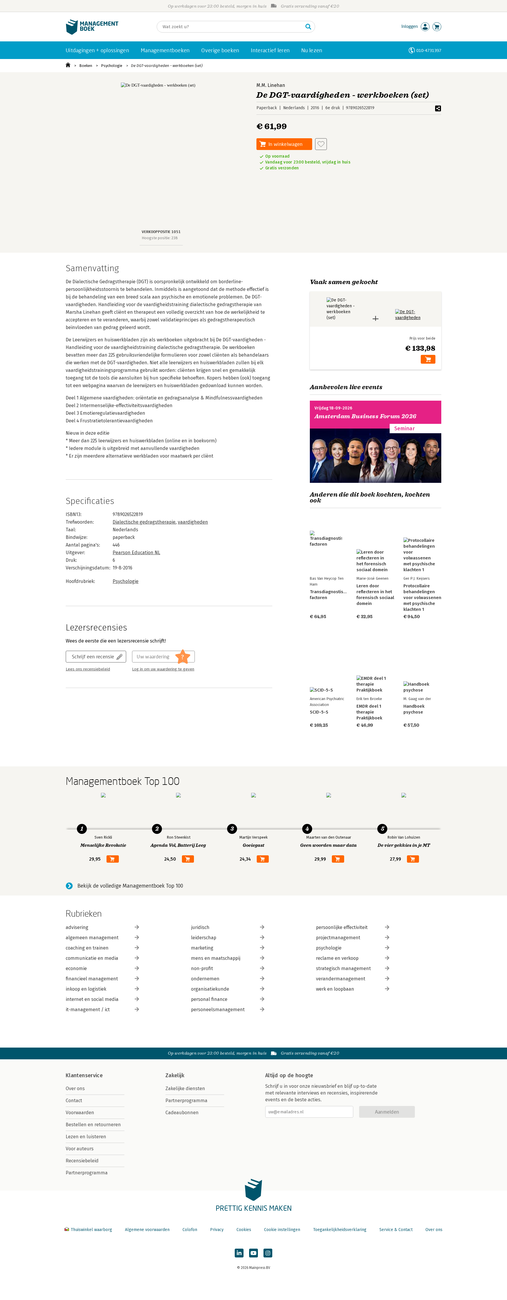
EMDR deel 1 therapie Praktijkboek (369, 712)
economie (76, 968)
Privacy (217, 1229)
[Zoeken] (308, 27)
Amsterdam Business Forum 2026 (366, 416)
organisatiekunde (210, 989)
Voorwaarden (80, 1112)
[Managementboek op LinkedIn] (239, 1253)
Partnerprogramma (87, 1173)
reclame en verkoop (337, 958)
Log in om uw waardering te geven (163, 669)
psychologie (329, 948)
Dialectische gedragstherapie (144, 522)
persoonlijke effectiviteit (342, 927)
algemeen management (92, 937)
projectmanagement (338, 937)
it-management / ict (88, 1009)
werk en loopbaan (335, 989)
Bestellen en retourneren (93, 1124)
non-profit (202, 968)
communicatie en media (92, 958)
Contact (74, 1100)
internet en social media (92, 999)
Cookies (243, 1229)
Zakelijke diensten (185, 1088)
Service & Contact (396, 1229)
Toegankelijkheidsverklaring (339, 1229)
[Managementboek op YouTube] (253, 1253)
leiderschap (203, 937)
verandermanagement (340, 979)
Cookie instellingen (282, 1229)
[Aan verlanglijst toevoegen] (321, 144)
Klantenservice (84, 1075)
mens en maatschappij (215, 958)
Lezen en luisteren (86, 1136)
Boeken (85, 65)
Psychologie (111, 65)
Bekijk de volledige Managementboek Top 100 (130, 886)
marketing (202, 948)
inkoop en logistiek (86, 989)
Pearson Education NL (136, 552)
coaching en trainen (87, 948)
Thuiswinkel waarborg (91, 1229)
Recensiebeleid (82, 1161)
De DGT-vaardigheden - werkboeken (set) (166, 65)
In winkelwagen (285, 144)
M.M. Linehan (270, 85)
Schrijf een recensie (93, 656)
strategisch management (343, 968)
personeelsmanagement (218, 1009)
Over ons (75, 1088)
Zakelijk (174, 1075)
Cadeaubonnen (182, 1112)
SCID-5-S (319, 712)
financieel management (92, 979)
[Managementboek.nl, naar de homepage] (92, 33)
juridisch (200, 927)
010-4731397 (428, 50)
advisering (77, 927)
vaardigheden (193, 522)
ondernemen (205, 979)
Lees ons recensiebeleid (88, 669)
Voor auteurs (80, 1148)
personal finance (209, 999)
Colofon (189, 1229)
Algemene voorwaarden (147, 1229)
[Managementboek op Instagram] (267, 1253)
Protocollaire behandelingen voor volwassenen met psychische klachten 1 (422, 597)
